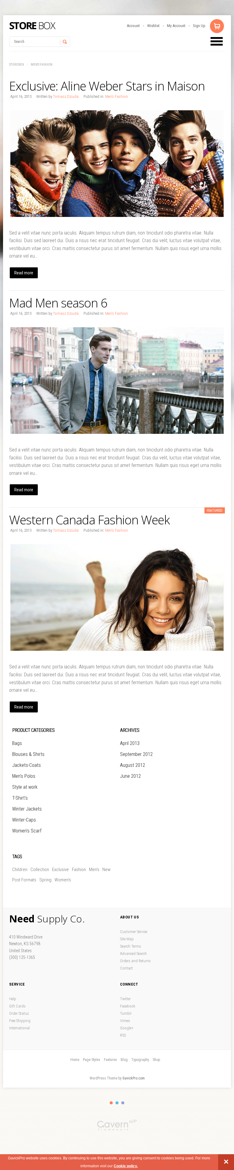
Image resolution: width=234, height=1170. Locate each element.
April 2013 (130, 743)
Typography (140, 1060)
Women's (63, 880)
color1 (111, 1102)
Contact (126, 968)
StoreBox (32, 25)
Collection (39, 869)
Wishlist (153, 25)
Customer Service (133, 931)
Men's (94, 869)
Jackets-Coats (26, 765)
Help (12, 999)
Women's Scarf (26, 831)
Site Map (127, 939)
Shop (156, 1060)
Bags (17, 743)
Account (133, 25)
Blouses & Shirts (28, 754)
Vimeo (125, 1020)
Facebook (127, 1006)
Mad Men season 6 (58, 302)
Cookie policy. (126, 1166)
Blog (124, 1060)
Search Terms (130, 946)
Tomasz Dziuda (66, 96)
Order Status (19, 1013)
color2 (117, 1102)
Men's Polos (23, 776)
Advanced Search (133, 953)
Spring (45, 880)
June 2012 (130, 776)
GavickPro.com (133, 1078)
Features (110, 1060)
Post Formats (24, 880)
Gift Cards (17, 1006)
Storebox (16, 65)
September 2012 (136, 754)
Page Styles (91, 1060)
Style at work (24, 787)
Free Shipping (19, 1020)
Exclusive (60, 869)
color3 (122, 1102)
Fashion (79, 869)
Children (19, 869)
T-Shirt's (20, 798)
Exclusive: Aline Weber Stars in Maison (107, 85)
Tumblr (126, 1013)
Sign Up (199, 25)
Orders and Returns (135, 961)
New (106, 869)
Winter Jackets (27, 809)
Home (74, 1060)
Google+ (126, 1028)
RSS (123, 1035)
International (19, 1028)
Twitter (125, 999)
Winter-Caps (24, 820)
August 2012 (132, 765)
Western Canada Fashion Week (89, 519)
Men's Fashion (41, 65)
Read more (23, 272)
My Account (176, 25)
